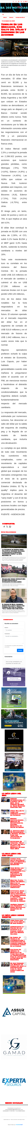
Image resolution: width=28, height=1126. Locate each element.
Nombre (6, 627)
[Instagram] (18, 1)
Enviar (20, 650)
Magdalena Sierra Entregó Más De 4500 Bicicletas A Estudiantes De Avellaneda (13, 580)
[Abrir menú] (3, 14)
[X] (21, 1)
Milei (5, 17)
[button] (13, 1)
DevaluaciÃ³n (20, 17)
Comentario (7, 633)
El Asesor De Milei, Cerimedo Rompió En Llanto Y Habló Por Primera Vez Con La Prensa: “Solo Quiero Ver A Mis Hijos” (13, 606)
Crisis (11, 17)
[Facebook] (16, 1)
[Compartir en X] (7, 526)
